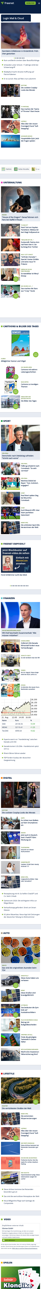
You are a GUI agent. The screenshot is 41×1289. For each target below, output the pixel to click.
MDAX (4, 727)
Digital (7, 777)
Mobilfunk (30, 3)
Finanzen (9, 598)
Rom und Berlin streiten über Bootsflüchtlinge (21, 60)
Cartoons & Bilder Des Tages (21, 326)
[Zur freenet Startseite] (7, 3)
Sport (7, 420)
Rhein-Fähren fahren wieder (15, 753)
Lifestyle (8, 1073)
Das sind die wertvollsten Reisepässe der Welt (21, 1196)
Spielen (7, 1262)
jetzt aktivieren (10, 1240)
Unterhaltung (12, 182)
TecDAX (5, 731)
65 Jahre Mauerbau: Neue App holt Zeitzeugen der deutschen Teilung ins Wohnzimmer (22, 915)
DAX (3, 724)
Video (7, 1219)
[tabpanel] (20, 40)
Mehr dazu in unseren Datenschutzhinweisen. (25, 1248)
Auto (6, 932)
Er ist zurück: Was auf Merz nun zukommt (20, 79)
